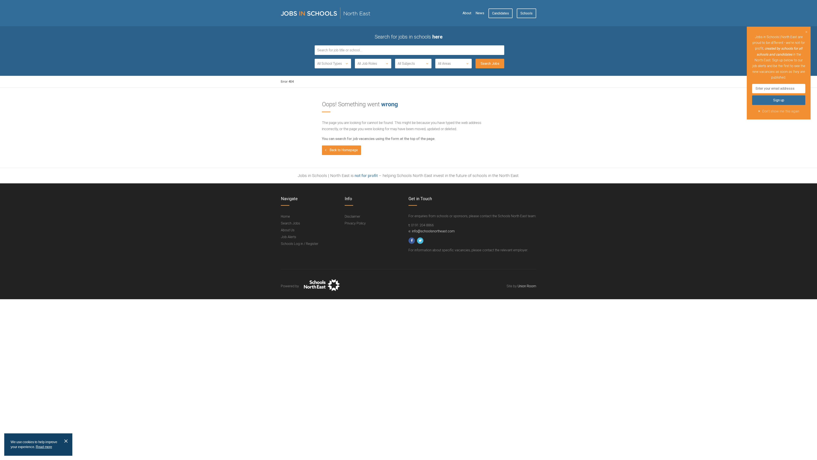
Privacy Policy (355, 223)
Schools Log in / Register (299, 244)
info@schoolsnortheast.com (433, 231)
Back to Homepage (344, 150)
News (480, 13)
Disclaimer (352, 216)
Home (285, 216)
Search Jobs (290, 223)
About (467, 13)
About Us (287, 230)
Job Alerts (288, 237)
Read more (44, 447)
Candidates (500, 13)
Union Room (527, 286)
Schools (526, 13)
